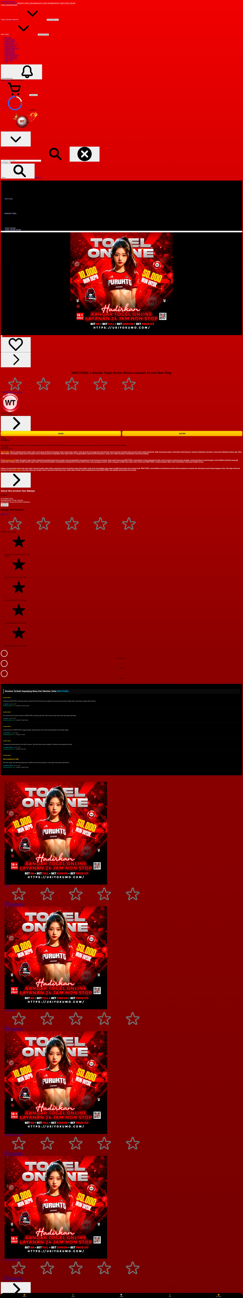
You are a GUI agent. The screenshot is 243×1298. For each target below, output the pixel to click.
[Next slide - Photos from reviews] (16, 1289)
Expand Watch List (52, 19)
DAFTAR (182, 433)
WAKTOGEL (5, 452)
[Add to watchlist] (16, 344)
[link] (16, 423)
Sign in (7, 3)
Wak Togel (8, 38)
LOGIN (61, 433)
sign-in (8, 80)
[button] (18, 171)
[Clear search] (85, 154)
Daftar (121, 1296)
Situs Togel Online (11, 57)
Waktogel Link (9, 43)
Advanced (38, 177)
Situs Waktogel (10, 53)
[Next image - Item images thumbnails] (16, 359)
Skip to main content (7, 1)
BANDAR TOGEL (58, 3)
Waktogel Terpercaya (12, 48)
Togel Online (9, 60)
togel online (17, 470)
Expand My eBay (43, 34)
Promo (24, 1296)
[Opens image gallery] (1, 336)
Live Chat (218, 1296)
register (14, 3)
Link (170, 1296)
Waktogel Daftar (10, 41)
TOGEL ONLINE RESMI (9, 5)
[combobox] (21, 161)
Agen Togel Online (11, 58)
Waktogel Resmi (10, 46)
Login (73, 1296)
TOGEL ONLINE (69, 3)
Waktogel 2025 (10, 50)
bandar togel (10, 460)
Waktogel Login (10, 39)
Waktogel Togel (10, 51)
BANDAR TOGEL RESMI (43, 3)
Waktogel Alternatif (11, 45)
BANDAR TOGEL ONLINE (26, 3)
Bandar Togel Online (11, 55)
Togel (6, 62)
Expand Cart (33, 95)
